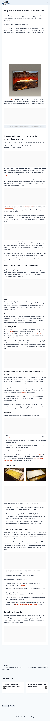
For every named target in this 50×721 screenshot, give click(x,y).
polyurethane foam (28, 206)
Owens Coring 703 (35, 455)
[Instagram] (8, 706)
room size (23, 392)
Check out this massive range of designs (26, 604)
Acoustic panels (8, 99)
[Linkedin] (11, 706)
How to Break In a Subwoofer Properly (38, 666)
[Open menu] (47, 3)
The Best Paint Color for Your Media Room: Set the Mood (12, 686)
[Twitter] (5, 706)
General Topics (8, 7)
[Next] (46, 687)
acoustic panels (10, 437)
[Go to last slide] (4, 687)
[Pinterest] (13, 706)
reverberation (7, 176)
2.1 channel (10, 331)
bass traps (22, 585)
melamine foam (9, 208)
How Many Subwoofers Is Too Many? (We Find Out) (12, 667)
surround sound (38, 333)
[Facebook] (3, 706)
